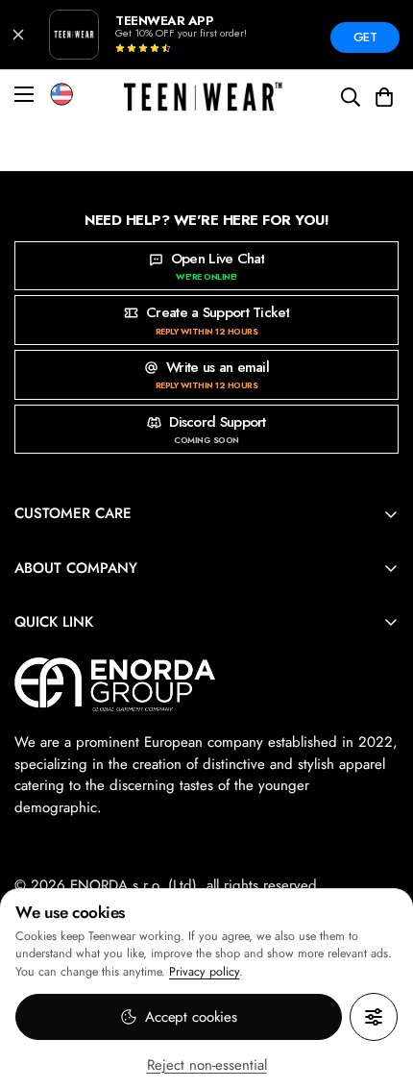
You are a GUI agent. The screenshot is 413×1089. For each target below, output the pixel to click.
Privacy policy (204, 971)
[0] (384, 97)
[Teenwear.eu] (203, 97)
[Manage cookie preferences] (374, 1017)
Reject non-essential (207, 1065)
